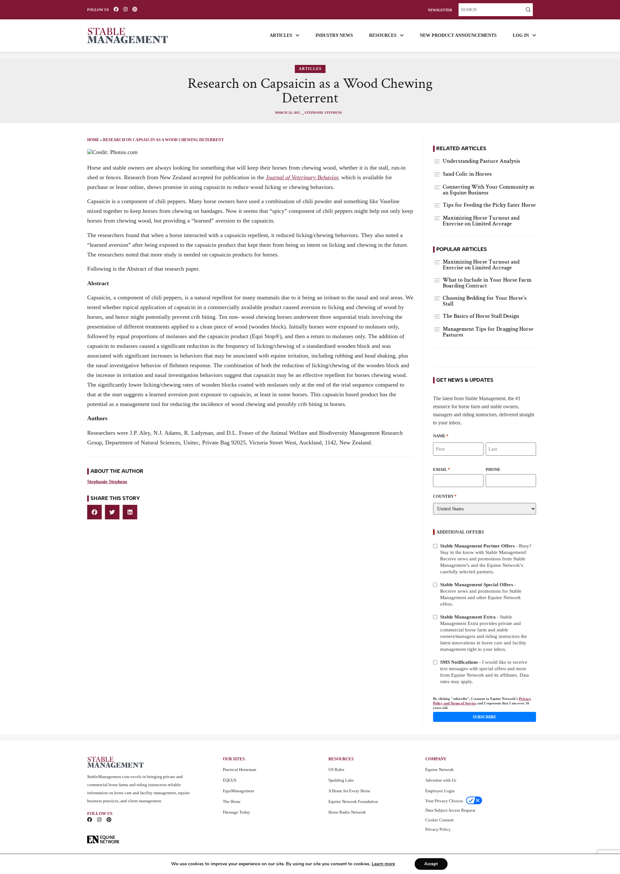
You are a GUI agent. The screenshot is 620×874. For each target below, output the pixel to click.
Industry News (334, 35)
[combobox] (491, 9)
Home (93, 140)
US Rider (336, 769)
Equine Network (439, 769)
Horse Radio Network (347, 812)
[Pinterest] (134, 9)
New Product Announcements (458, 35)
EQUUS (229, 780)
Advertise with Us (440, 780)
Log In (521, 35)
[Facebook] (116, 9)
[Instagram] (125, 9)
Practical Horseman (239, 769)
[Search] (528, 9)
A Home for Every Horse (349, 790)
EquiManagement (238, 790)
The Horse (232, 801)
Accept (431, 864)
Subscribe (484, 716)
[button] (94, 512)
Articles (281, 35)
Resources (383, 35)
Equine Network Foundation (353, 801)
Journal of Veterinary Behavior (302, 177)
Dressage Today (236, 812)
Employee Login (440, 790)
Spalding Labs (341, 780)
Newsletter (440, 10)
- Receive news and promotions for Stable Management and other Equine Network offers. (481, 594)
